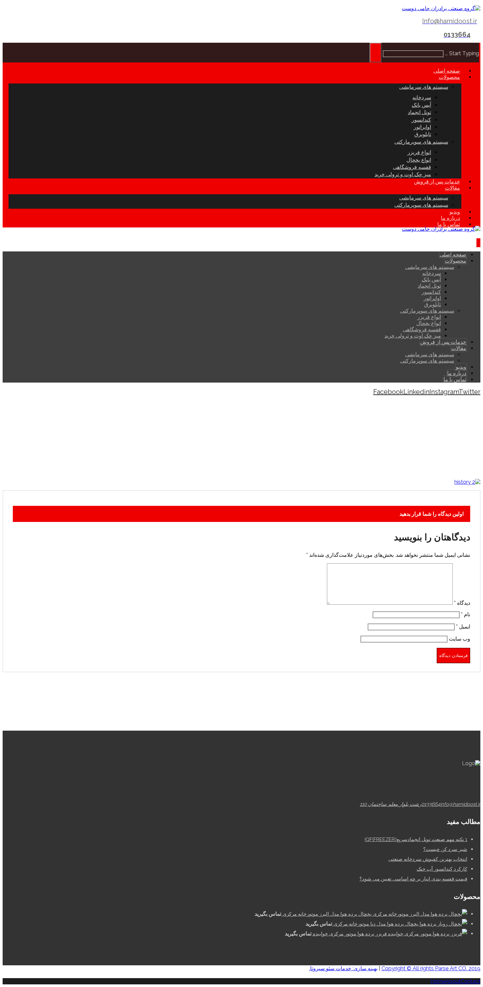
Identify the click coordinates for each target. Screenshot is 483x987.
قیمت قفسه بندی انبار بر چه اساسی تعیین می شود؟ (413, 879)
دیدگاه (462, 603)
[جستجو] (375, 52)
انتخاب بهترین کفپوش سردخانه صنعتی (427, 859)
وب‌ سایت (459, 639)
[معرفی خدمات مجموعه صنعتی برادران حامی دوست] (441, 8)
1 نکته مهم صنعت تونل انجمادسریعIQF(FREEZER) (416, 839)
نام (465, 614)
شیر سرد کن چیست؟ (445, 849)
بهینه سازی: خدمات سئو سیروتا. (343, 968)
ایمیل (463, 626)
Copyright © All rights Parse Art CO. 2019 (430, 968)
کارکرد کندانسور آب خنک (442, 869)
